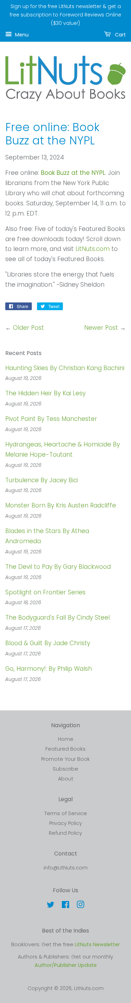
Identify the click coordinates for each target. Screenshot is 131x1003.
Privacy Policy (65, 823)
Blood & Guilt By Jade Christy (47, 643)
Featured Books (65, 748)
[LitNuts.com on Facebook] (65, 905)
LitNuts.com (92, 249)
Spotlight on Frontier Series (45, 592)
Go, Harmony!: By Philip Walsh (48, 668)
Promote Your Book (65, 759)
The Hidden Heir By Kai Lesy (45, 393)
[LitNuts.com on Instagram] (80, 905)
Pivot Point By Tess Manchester (51, 419)
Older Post (28, 327)
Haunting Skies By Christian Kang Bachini (64, 368)
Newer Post (101, 327)
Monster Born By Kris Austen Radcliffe (60, 505)
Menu (21, 34)
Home (65, 739)
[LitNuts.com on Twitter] (50, 905)
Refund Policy (65, 833)
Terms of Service (65, 813)
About (65, 778)
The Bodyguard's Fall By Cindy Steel (57, 617)
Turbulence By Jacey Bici (41, 480)
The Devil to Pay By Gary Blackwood (58, 566)
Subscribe (65, 768)
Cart (120, 34)
